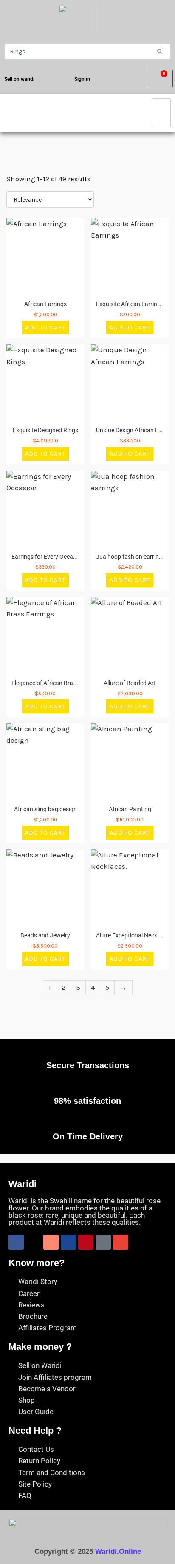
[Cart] (160, 78)
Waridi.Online (118, 1551)
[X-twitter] (33, 1242)
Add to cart (45, 327)
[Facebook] (16, 1242)
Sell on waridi (19, 79)
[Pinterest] (85, 1242)
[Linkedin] (68, 1242)
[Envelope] (120, 1242)
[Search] (160, 50)
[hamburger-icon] (161, 112)
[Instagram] (51, 1242)
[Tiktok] (103, 1242)
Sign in (82, 79)
